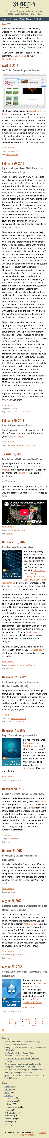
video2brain (28, 768)
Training (14, 19)
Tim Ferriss (31, 632)
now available (32, 987)
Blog (22, 19)
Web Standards (10, 1113)
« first (12, 1019)
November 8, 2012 (13, 789)
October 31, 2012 (12, 851)
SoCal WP (9, 533)
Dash (10, 436)
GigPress (31, 808)
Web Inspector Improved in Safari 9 (19, 1073)
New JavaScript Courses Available (17, 547)
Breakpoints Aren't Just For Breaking (19, 1067)
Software (14, 409)
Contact (37, 19)
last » (34, 1025)
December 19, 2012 (13, 542)
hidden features (12, 154)
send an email (19, 56)
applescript (10, 722)
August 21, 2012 (11, 901)
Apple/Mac (15, 151)
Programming (24, 445)
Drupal (13, 780)
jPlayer (43, 802)
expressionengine (12, 412)
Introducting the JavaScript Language (34, 573)
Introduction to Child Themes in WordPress (22, 459)
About (28, 19)
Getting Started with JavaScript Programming (24, 580)
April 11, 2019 (10, 66)
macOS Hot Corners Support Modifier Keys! (22, 70)
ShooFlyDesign (10, 1101)
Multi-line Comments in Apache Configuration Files (25, 1070)
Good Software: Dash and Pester (17, 425)
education (9, 668)
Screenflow (23, 473)
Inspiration (8, 1095)
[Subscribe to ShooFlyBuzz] (3, 1030)
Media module (31, 924)
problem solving (26, 412)
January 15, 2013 (12, 454)
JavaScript (14, 665)
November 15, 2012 (13, 731)
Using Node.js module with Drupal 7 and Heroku (24, 1064)
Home (5, 19)
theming (9, 842)
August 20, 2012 (12, 967)
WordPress (21, 530)
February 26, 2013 (13, 163)
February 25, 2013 (13, 421)
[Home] (24, 8)
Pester (21, 436)
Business (8, 1090)
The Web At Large (12, 1107)
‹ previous (25, 1019)
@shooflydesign (9, 59)
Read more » (8, 148)
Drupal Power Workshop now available (19, 735)
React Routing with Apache (15, 1045)
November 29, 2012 (14, 677)
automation (20, 722)
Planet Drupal (21, 955)
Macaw (7, 1125)
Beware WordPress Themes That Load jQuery (23, 794)
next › (24, 1025)
